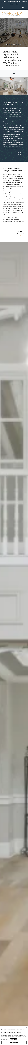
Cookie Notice (13, 1039)
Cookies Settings (14, 1042)
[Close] (26, 1027)
